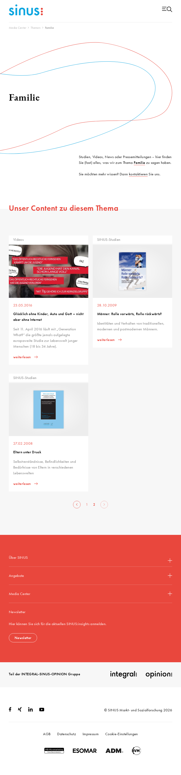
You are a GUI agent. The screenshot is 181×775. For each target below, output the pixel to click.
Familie (139, 162)
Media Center (19, 593)
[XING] (20, 710)
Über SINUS (18, 557)
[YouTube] (41, 710)
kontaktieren (138, 174)
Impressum (91, 733)
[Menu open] (167, 9)
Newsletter (23, 637)
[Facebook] (10, 710)
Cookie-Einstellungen (121, 733)
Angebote (16, 575)
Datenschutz (66, 733)
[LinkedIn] (30, 710)
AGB (47, 733)
